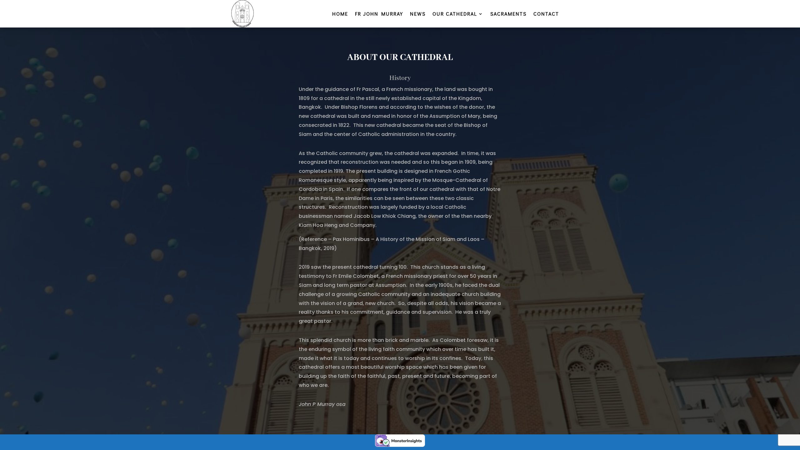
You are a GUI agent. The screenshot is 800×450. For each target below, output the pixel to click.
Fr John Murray (379, 14)
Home (340, 14)
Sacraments (508, 14)
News (418, 14)
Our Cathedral (454, 14)
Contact (546, 14)
